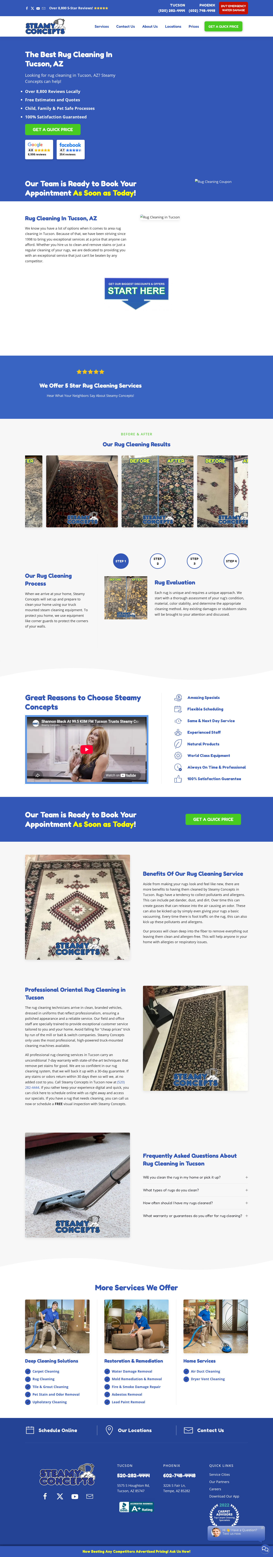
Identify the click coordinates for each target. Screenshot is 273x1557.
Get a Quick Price (53, 129)
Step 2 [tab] (158, 561)
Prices (194, 26)
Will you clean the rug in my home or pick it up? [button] (182, 1177)
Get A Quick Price (223, 26)
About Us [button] (150, 26)
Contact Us (125, 26)
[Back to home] (45, 26)
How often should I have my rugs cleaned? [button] (178, 1203)
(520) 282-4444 (171, 11)
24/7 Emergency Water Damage (233, 8)
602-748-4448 (179, 1475)
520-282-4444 (133, 1475)
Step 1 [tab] (121, 561)
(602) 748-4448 (202, 11)
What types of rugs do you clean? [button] (171, 1190)
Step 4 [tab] (231, 561)
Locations (173, 26)
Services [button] (102, 26)
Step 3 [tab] (194, 561)
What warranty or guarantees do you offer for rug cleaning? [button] (192, 1215)
